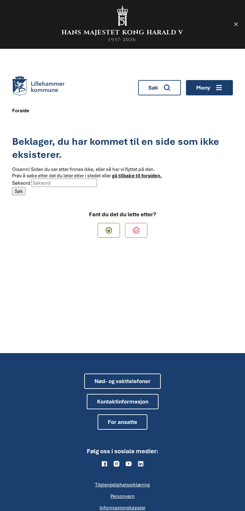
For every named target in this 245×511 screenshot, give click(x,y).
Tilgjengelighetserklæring (122, 484)
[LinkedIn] (140, 463)
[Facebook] (104, 463)
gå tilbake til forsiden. (137, 175)
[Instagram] (116, 463)
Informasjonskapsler (122, 507)
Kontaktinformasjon (122, 401)
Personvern (122, 496)
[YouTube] (128, 463)
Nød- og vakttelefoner (122, 381)
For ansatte (122, 422)
